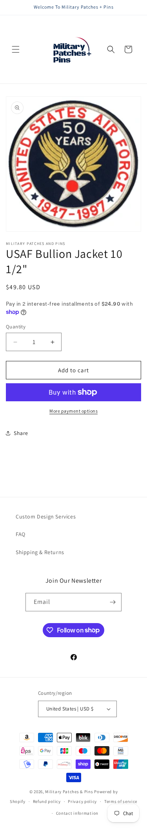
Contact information (77, 813)
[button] (15, 49)
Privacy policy (82, 801)
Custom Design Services (46, 516)
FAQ (20, 534)
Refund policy (47, 801)
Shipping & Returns (40, 552)
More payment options (73, 411)
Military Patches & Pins (69, 791)
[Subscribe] (112, 602)
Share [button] (21, 433)
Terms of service (120, 801)
